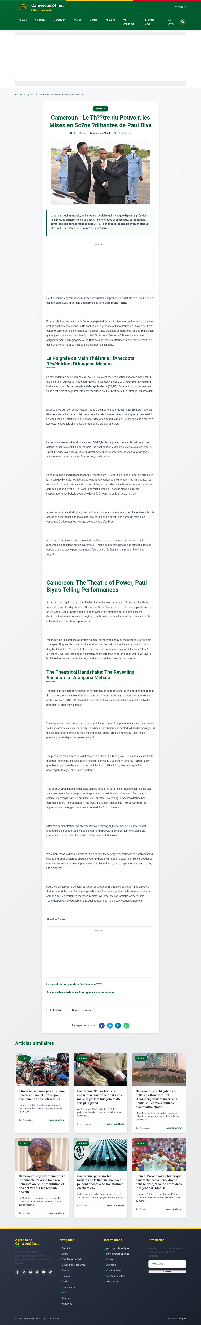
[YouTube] (44, 1272)
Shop (64, 1292)
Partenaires (112, 1281)
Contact (110, 1259)
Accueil (23, 20)
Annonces (128, 23)
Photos (77, 20)
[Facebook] (17, 1272)
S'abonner (167, 1272)
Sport (65, 1253)
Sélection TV (68, 1287)
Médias (93, 20)
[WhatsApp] (30, 1272)
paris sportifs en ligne (117, 1248)
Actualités (40, 20)
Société (66, 1248)
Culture (65, 1270)
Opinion (30, 94)
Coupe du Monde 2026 (73, 1264)
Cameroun (59, 20)
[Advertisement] (100, 57)
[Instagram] (24, 1272)
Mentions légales (115, 1276)
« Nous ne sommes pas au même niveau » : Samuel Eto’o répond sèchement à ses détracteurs (42, 1095)
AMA (170, 23)
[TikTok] (50, 1272)
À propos (111, 1264)
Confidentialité (113, 1270)
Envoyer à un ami (83, 1010)
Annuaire (110, 20)
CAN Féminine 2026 (72, 1259)
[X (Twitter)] (37, 1272)
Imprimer (57, 1010)
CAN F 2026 (150, 22)
